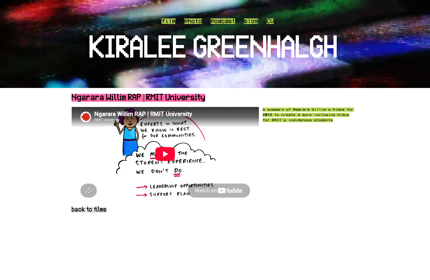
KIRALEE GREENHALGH (214, 48)
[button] (223, 21)
